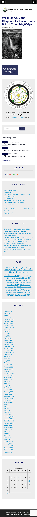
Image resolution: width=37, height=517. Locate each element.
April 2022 (7, 412)
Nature (9, 285)
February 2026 (9, 319)
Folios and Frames (10, 205)
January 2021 (8, 444)
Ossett (13, 285)
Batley (23, 268)
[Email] (9, 174)
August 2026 (8, 311)
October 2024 (8, 350)
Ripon (15, 287)
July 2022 (7, 406)
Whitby (20, 292)
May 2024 (7, 361)
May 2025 (7, 336)
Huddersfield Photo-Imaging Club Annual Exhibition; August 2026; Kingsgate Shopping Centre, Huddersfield (17, 241)
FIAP (5, 207)
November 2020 (9, 446)
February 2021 (8, 441)
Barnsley (19, 268)
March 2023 (8, 390)
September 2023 (9, 377)
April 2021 (7, 437)
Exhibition (11, 275)
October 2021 (8, 425)
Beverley (28, 268)
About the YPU (8, 213)
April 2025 (7, 338)
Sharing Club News (17, 117)
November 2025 (9, 323)
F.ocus (20, 276)
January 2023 (8, 394)
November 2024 (9, 348)
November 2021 (9, 423)
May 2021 (7, 435)
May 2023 (7, 386)
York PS (29, 292)
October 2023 (8, 375)
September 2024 (9, 352)
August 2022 (8, 404)
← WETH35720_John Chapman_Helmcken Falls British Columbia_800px (9, 70)
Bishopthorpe (10, 270)
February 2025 (9, 342)
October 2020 (8, 448)
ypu (9, 295)
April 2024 (7, 363)
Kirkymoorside (24, 280)
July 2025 (7, 332)
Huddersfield (24, 278)
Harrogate (30, 276)
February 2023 (8, 392)
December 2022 (9, 396)
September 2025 (9, 327)
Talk (19, 289)
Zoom (26, 294)
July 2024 (7, 356)
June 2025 (7, 334)
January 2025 (8, 344)
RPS (18, 287)
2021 (7, 268)
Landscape (18, 282)
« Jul (7, 493)
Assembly (12, 268)
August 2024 (8, 354)
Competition (15, 272)
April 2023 (7, 388)
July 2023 (7, 381)
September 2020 (9, 450)
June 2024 (7, 358)
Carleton (25, 270)
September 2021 (9, 427)
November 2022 (9, 398)
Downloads (7, 192)
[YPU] (18, 8)
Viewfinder (27, 290)
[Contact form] (13, 174)
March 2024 (8, 365)
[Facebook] (5, 174)
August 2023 (8, 379)
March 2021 (8, 439)
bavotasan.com (28, 514)
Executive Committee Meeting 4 (17, 144)
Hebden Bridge (13, 278)
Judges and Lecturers (10, 190)
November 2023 (9, 373)
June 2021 (7, 433)
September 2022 (9, 402)
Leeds (24, 282)
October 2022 (8, 400)
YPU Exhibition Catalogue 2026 (14, 200)
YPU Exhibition (17, 295)
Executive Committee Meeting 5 (17, 156)
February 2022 (9, 417)
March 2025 (8, 340)
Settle (7, 290)
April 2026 (7, 317)
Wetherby (15, 292)
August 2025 (8, 330)
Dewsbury (25, 272)
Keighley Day (11, 280)
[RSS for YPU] (17, 174)
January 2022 (8, 419)
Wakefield (8, 292)
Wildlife (24, 292)
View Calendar (6, 160)
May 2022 (7, 410)
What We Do (8, 198)
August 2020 (8, 452)
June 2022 (7, 408)
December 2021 (9, 421)
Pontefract (27, 285)
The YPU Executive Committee (14, 202)
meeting (29, 282)
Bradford (19, 270)
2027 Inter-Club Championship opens (19, 150)
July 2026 (7, 313)
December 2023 (9, 371)
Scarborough (24, 287)
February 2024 (9, 367)
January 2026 (8, 321)
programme (9, 287)
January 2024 (8, 369)
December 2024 (9, 346)
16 (29, 481)
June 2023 (7, 383)
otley (17, 285)
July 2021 (7, 431)
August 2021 (8, 429)
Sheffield (12, 290)
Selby (30, 287)
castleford (30, 270)
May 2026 (7, 315)
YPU (18, 512)
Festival (24, 276)
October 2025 (8, 325)
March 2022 (8, 415)
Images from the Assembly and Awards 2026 (18, 237)
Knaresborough (10, 282)
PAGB (22, 285)
